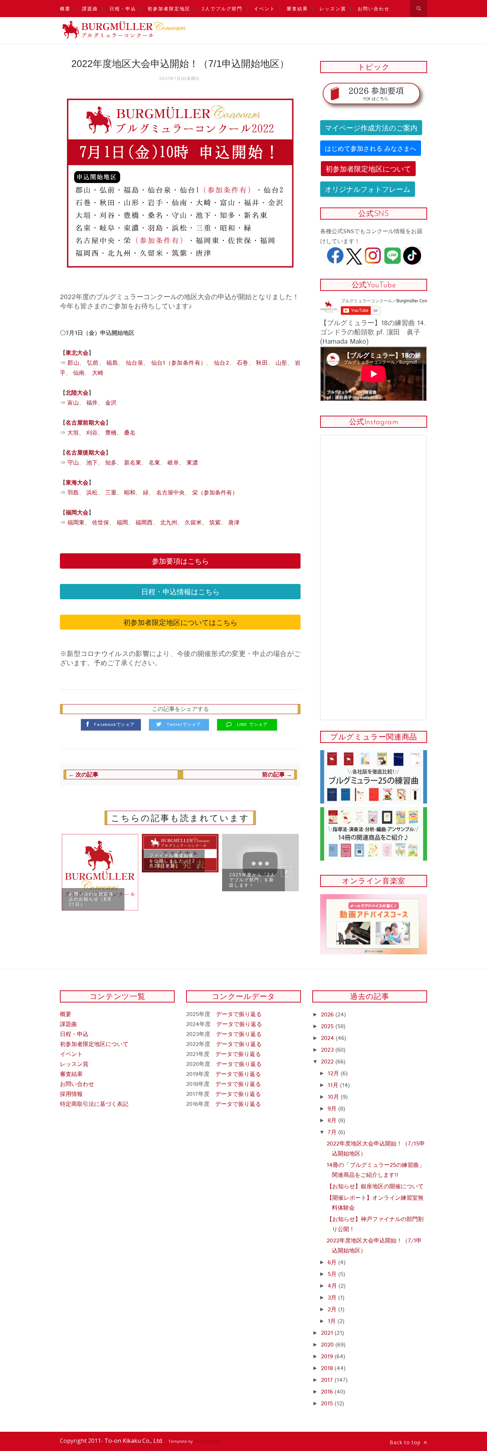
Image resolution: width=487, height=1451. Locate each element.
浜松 (92, 493)
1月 (333, 1321)
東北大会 (77, 353)
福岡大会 (77, 513)
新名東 (132, 463)
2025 (328, 1026)
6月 (333, 1262)
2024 (328, 1038)
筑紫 (215, 523)
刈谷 (92, 433)
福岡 (122, 523)
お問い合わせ (374, 8)
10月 (334, 1097)
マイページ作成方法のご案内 (371, 127)
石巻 (242, 363)
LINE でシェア (252, 725)
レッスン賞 (332, 8)
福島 (112, 363)
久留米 (193, 523)
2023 (328, 1050)
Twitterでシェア (184, 725)
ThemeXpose (206, 1441)
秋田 (262, 363)
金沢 (111, 403)
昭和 (129, 493)
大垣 (73, 433)
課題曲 (90, 8)
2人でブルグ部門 (222, 8)
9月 (333, 1109)
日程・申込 (122, 8)
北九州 (168, 523)
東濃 (192, 463)
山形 (281, 363)
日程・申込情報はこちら (180, 591)
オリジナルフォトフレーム (367, 189)
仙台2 (221, 363)
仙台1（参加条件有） (178, 363)
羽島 (73, 493)
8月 (333, 1121)
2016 (328, 1392)
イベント (264, 8)
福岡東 (75, 523)
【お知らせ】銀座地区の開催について (375, 1187)
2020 (328, 1345)
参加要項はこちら (180, 560)
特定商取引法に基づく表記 (94, 1104)
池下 (92, 463)
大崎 (97, 373)
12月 (334, 1074)
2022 (328, 1062)
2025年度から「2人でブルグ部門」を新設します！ (252, 880)
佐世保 (100, 523)
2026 (328, 1015)
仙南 (78, 373)
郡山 (73, 363)
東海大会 (77, 483)
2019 (328, 1357)
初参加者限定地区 (169, 8)
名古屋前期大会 (86, 423)
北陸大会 (77, 393)
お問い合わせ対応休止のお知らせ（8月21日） (91, 899)
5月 (333, 1274)
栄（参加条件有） (215, 493)
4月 (333, 1286)
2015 (328, 1404)
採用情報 (71, 1094)
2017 (328, 1380)
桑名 (129, 433)
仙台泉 (134, 363)
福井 (92, 403)
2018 (328, 1368)
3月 (333, 1298)
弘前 (93, 363)
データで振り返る (239, 1014)
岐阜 (173, 463)
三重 (111, 493)
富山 (73, 403)
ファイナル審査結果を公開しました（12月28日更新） (172, 860)
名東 (154, 463)
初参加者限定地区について (368, 168)
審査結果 (297, 8)
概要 (65, 8)
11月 (334, 1085)
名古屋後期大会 (86, 453)
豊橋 (111, 433)
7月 (333, 1132)
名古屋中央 (170, 493)
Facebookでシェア (114, 725)
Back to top (406, 1442)
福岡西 (144, 523)
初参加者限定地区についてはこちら (180, 622)
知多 (111, 463)
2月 (333, 1310)
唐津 (234, 523)
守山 (73, 463)
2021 (328, 1333)
